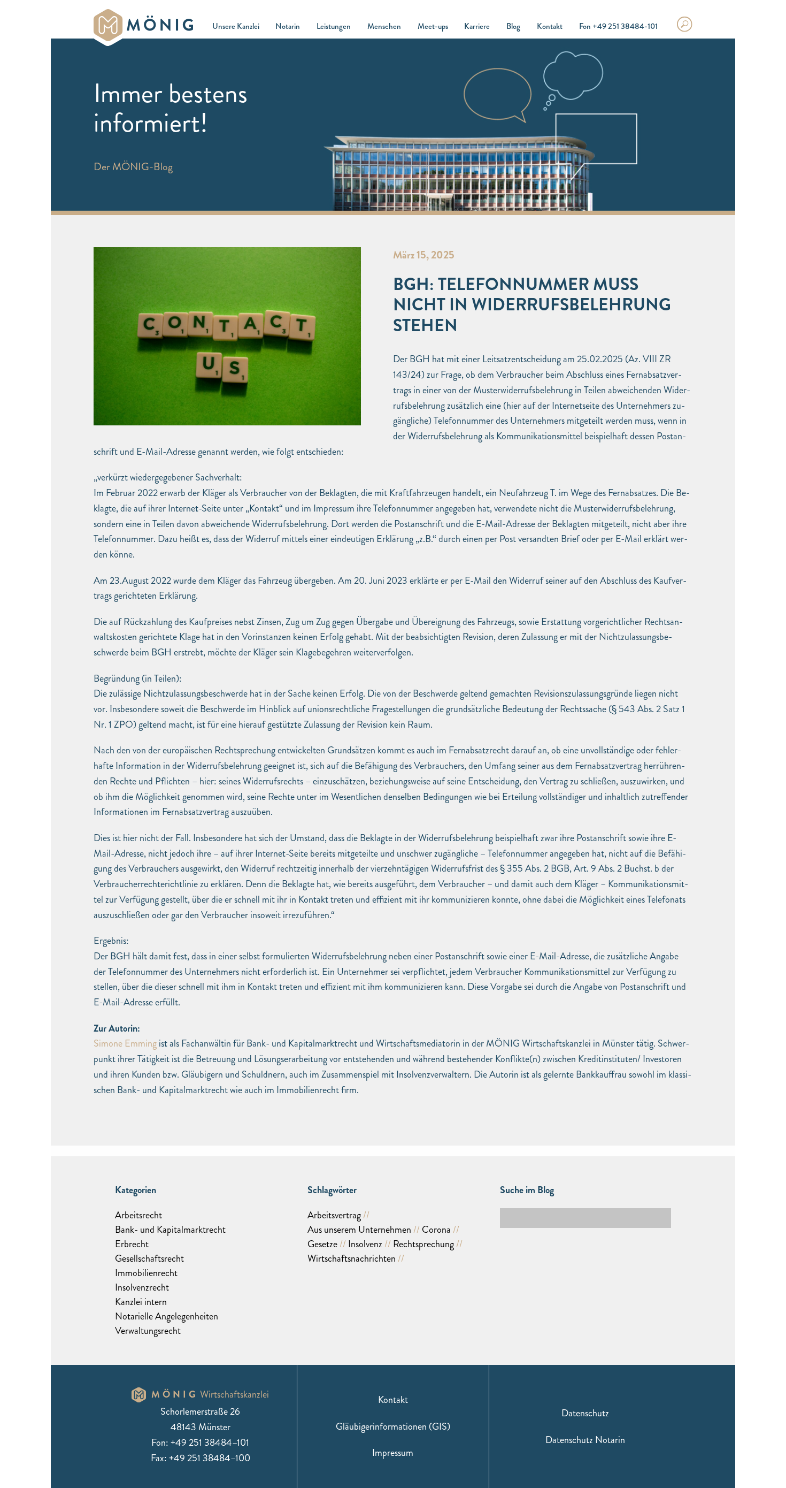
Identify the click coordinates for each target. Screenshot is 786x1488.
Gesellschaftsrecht (149, 1258)
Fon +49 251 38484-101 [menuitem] (618, 26)
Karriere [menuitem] (477, 26)
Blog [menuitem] (513, 26)
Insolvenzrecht (142, 1287)
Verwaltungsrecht (148, 1331)
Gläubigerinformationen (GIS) (393, 1426)
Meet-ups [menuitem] (433, 26)
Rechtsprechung (423, 1244)
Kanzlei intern (141, 1302)
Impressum (392, 1453)
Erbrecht (132, 1244)
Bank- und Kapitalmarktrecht (170, 1230)
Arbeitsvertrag (334, 1215)
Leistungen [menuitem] (334, 26)
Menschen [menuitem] (384, 26)
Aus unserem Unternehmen (359, 1230)
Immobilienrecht (146, 1273)
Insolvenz (365, 1244)
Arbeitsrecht (138, 1215)
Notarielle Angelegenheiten (166, 1316)
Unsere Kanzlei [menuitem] (235, 26)
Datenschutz (585, 1413)
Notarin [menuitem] (287, 26)
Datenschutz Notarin (585, 1440)
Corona (436, 1230)
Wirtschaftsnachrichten (351, 1258)
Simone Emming (125, 1043)
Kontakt (393, 1400)
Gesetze (322, 1244)
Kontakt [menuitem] (549, 26)
